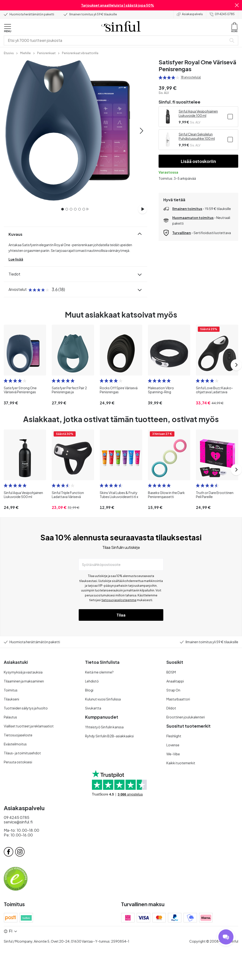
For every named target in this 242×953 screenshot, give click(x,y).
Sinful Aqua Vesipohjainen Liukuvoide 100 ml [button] (198, 113)
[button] (237, 5)
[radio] (160, 77)
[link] (9, 53)
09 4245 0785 (225, 14)
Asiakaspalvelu (192, 14)
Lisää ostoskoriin (198, 161)
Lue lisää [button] (16, 259)
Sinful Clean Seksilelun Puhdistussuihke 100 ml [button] (197, 136)
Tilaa (121, 614)
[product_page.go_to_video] (142, 209)
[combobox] (116, 40)
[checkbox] (230, 116)
